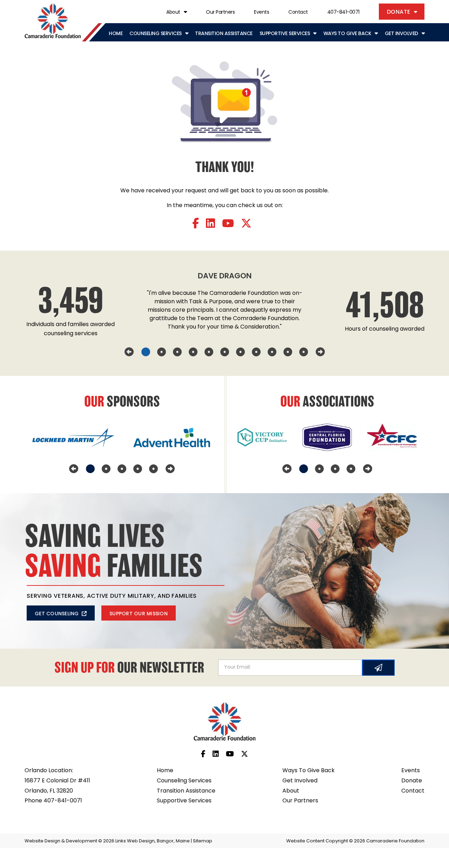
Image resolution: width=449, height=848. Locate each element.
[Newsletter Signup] (378, 668)
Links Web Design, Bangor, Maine (153, 841)
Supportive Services (285, 34)
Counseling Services (155, 34)
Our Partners (220, 12)
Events (261, 12)
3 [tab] (177, 352)
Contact (298, 12)
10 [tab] (288, 352)
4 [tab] (193, 352)
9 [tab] (272, 352)
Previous (129, 352)
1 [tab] (146, 352)
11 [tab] (303, 352)
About (173, 12)
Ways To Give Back (347, 34)
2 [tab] (161, 352)
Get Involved (401, 34)
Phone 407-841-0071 (53, 801)
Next (320, 352)
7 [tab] (240, 352)
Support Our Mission (138, 614)
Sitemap (202, 841)
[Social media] (203, 754)
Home (115, 34)
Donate (398, 12)
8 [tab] (256, 352)
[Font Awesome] (195, 224)
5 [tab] (209, 352)
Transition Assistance (224, 34)
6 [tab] (225, 352)
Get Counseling (57, 614)
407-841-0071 (343, 12)
